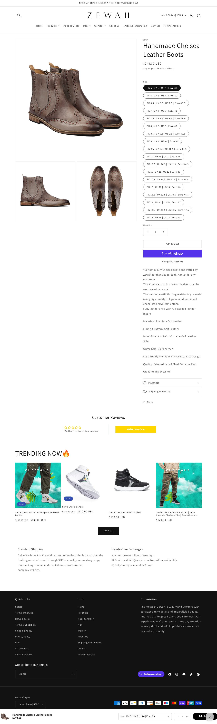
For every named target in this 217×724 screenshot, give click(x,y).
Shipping (147, 68)
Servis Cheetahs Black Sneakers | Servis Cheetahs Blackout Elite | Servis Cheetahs (176, 514)
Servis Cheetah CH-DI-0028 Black (125, 512)
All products (22, 648)
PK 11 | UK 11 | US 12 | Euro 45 (163, 171)
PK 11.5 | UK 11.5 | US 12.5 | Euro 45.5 (168, 179)
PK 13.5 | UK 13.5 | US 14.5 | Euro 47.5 (168, 209)
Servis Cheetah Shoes (72, 506)
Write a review (136, 429)
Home (81, 606)
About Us (83, 636)
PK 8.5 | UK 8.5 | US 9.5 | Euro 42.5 (166, 133)
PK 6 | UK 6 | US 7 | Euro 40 (162, 95)
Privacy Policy (22, 636)
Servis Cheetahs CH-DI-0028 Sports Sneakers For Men (37, 514)
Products (83, 612)
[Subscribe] (72, 674)
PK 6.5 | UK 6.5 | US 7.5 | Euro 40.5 (166, 103)
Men (80, 624)
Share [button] (150, 402)
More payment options (172, 261)
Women (82, 630)
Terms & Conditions (26, 624)
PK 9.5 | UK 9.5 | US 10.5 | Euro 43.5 (166, 148)
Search (19, 606)
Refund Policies (86, 654)
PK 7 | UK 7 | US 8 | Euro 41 (162, 110)
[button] (19, 15)
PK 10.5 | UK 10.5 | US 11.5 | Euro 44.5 (168, 164)
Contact (82, 648)
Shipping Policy (23, 630)
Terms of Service (24, 612)
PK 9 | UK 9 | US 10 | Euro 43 (162, 141)
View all (108, 530)
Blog (17, 642)
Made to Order (86, 618)
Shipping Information (89, 642)
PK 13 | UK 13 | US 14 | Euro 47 (164, 202)
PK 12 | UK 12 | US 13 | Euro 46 (164, 187)
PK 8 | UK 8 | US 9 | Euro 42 (162, 126)
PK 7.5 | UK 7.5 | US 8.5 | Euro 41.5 (166, 118)
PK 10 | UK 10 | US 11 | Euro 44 (164, 156)
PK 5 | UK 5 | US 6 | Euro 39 (162, 87)
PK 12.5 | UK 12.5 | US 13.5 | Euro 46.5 (168, 194)
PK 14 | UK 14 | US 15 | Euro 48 (164, 217)
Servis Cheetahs (24, 654)
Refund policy (22, 618)
